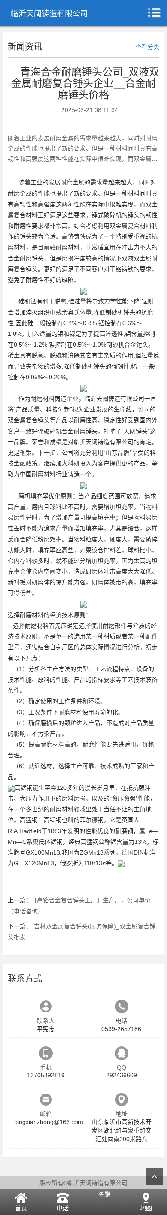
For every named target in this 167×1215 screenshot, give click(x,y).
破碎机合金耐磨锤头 (71, 431)
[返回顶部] (154, 1176)
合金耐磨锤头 (26, 258)
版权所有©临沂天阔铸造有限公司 (83, 1182)
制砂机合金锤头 (127, 344)
